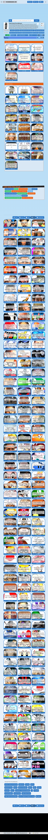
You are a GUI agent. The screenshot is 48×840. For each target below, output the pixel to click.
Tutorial (8, 35)
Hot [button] (34, 217)
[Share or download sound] (37, 37)
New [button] (28, 217)
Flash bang (6, 37)
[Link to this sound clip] (41, 37)
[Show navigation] (45, 2)
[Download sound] (39, 37)
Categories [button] (40, 217)
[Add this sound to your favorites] (43, 37)
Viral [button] (16, 217)
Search (36, 20)
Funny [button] (22, 217)
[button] (38, 24)
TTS (12, 833)
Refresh (14, 35)
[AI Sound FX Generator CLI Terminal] (14, 833)
